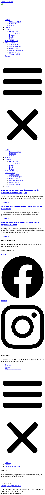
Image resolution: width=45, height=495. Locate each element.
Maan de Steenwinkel (16, 50)
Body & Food (13, 31)
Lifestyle (8, 29)
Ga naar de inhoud (7, 2)
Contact (7, 56)
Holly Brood (13, 48)
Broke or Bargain (15, 22)
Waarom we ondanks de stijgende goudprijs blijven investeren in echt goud (20, 191)
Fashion (7, 20)
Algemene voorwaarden (13, 369)
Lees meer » (5, 202)
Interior (11, 37)
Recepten (16, 33)
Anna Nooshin (14, 44)
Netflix (11, 39)
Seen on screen (10, 43)
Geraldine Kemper (15, 46)
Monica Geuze (14, 52)
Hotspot (11, 35)
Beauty (7, 27)
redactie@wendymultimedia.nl (11, 486)
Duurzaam (12, 23)
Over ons (8, 365)
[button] (22, 103)
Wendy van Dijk (14, 54)
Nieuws (11, 25)
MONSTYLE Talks (11, 41)
